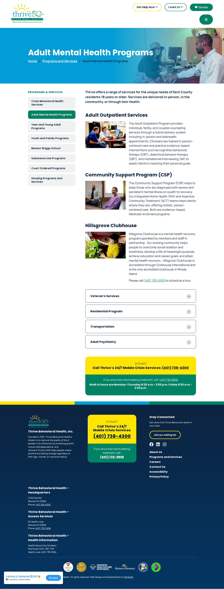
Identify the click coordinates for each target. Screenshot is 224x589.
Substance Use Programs (48, 158)
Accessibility (158, 472)
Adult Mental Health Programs (51, 115)
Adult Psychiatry (103, 342)
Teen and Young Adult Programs (46, 126)
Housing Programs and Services (46, 180)
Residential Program (106, 311)
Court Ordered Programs (48, 168)
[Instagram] (165, 444)
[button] (140, 295)
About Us (155, 452)
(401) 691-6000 (43, 504)
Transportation (102, 326)
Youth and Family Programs (50, 138)
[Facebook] (151, 444)
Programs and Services (59, 61)
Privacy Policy (159, 477)
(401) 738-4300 (175, 367)
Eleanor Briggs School (45, 148)
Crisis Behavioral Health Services (47, 103)
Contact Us (157, 467)
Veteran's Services (104, 296)
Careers (155, 462)
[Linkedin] (158, 444)
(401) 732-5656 (168, 380)
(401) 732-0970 (154, 280)
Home (32, 61)
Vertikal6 (128, 577)
